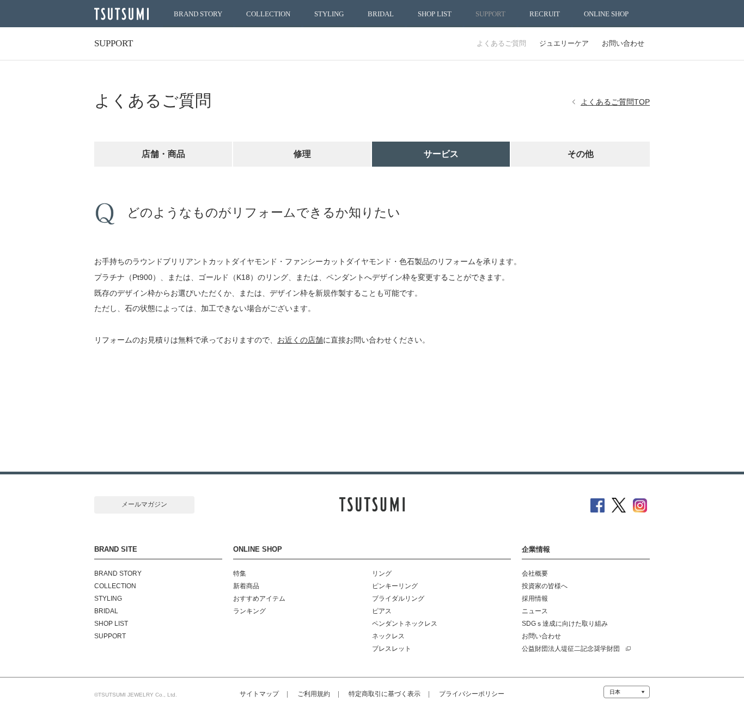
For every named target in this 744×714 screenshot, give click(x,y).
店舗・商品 (163, 153)
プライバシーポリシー (471, 694)
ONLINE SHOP (606, 14)
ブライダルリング (398, 598)
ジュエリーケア (564, 43)
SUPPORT (490, 14)
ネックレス (388, 636)
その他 (581, 153)
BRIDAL (381, 14)
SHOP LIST (435, 14)
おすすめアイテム (259, 598)
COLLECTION (268, 14)
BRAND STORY (198, 14)
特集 (239, 573)
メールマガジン (144, 504)
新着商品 (246, 586)
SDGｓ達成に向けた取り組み (565, 623)
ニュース (535, 611)
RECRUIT (544, 14)
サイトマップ (259, 694)
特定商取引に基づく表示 (384, 694)
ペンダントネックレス (404, 623)
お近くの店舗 (300, 339)
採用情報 (535, 598)
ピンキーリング (395, 586)
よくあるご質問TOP (615, 101)
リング (382, 573)
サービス (441, 153)
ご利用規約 (313, 694)
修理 (302, 153)
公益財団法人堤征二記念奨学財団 (571, 648)
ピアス (382, 611)
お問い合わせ (623, 43)
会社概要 (535, 573)
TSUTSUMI (121, 14)
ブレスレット (391, 648)
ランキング (249, 611)
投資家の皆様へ (545, 586)
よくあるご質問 (501, 43)
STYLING (329, 14)
